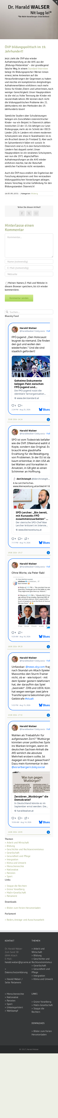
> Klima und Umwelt (15, 862)
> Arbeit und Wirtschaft (17, 842)
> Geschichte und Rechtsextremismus (24, 849)
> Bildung (10, 845)
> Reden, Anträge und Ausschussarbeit (24, 919)
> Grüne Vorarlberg (14, 889)
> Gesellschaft (12, 852)
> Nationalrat (11, 869)
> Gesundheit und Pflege (17, 856)
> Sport (8, 876)
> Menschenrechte (14, 866)
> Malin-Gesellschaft (15, 892)
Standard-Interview (38, 68)
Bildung (34, 193)
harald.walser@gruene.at (18, 962)
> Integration (11, 859)
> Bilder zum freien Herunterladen (23, 907)
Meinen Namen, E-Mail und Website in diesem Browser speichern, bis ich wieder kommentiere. (26, 286)
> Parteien (10, 872)
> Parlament (11, 895)
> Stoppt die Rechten (16, 885)
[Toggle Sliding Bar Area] (55, 3)
